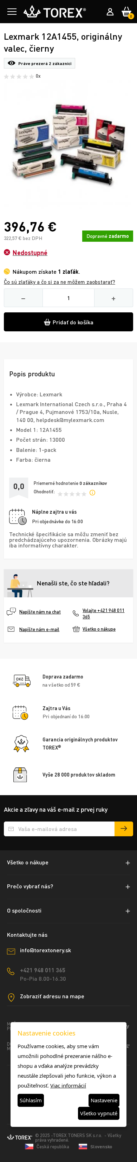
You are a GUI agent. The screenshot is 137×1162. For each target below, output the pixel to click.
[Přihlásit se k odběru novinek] (124, 829)
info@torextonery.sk (45, 950)
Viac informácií (68, 1085)
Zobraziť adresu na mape (52, 996)
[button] (12, 12)
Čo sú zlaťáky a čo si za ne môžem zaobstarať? (59, 282)
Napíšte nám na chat (40, 612)
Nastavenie (104, 1100)
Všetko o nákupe (99, 629)
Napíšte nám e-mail (39, 629)
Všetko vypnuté (98, 1113)
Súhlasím (31, 1100)
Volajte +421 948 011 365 (103, 613)
